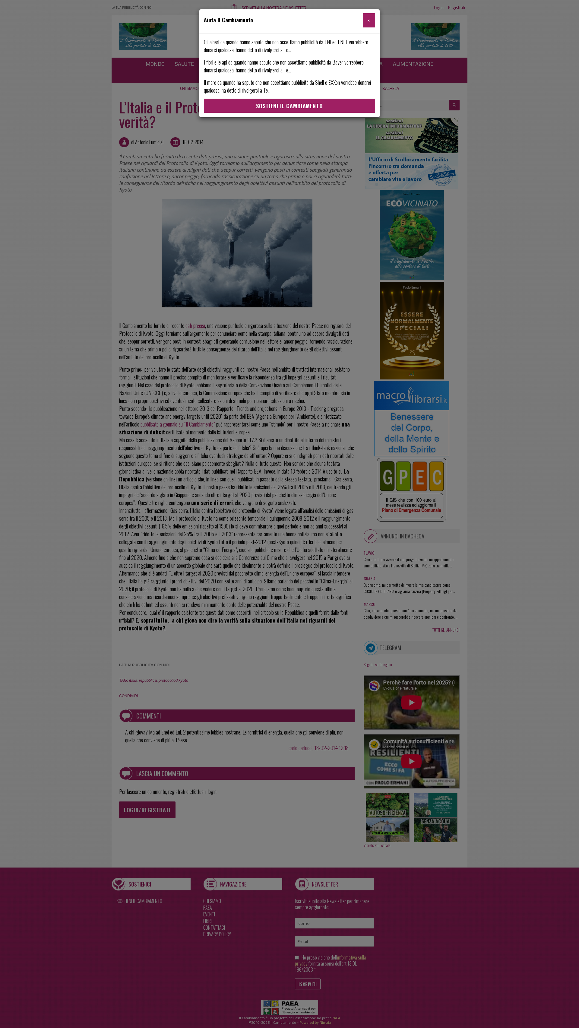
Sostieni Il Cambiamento (289, 106)
